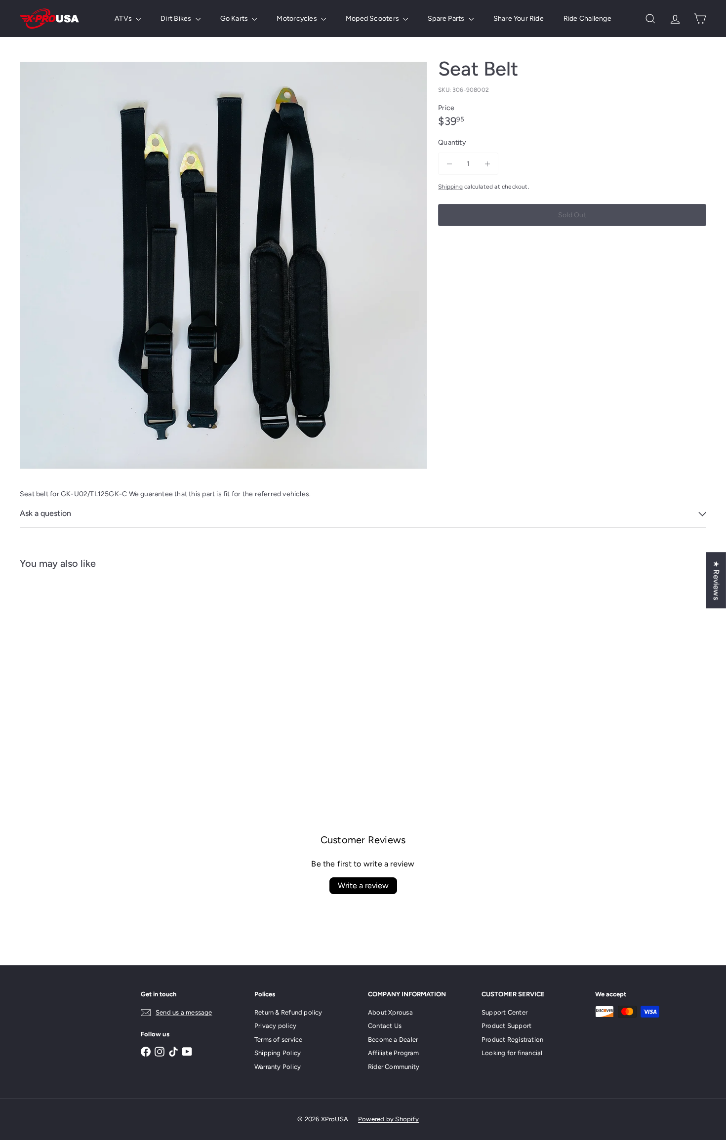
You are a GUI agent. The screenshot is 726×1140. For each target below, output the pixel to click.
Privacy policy (275, 1025)
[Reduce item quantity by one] (449, 164)
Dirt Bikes (177, 18)
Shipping (450, 186)
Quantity (452, 142)
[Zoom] (223, 265)
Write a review (363, 885)
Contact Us (385, 1025)
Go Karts (235, 18)
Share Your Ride (518, 18)
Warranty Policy (277, 1066)
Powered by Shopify (388, 1119)
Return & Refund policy (288, 1012)
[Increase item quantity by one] (487, 164)
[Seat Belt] (73, 667)
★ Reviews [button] (716, 580)
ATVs (124, 18)
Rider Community (393, 1066)
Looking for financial (512, 1053)
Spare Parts (447, 18)
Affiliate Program (393, 1053)
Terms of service (278, 1039)
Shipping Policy (277, 1053)
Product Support (506, 1025)
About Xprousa (390, 1012)
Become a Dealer (393, 1039)
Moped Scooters (373, 18)
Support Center (504, 1012)
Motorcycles (298, 18)
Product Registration (512, 1039)
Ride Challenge (587, 18)
